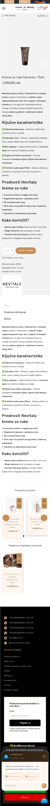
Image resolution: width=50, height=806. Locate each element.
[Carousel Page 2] (26, 536)
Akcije (9, 2)
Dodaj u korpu (25, 250)
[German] (40, 2)
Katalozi (24, 2)
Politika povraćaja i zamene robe (17, 666)
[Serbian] (44, 2)
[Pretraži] (44, 785)
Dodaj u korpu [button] (19, 501)
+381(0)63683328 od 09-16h (20, 627)
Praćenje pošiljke (11, 690)
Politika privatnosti (12, 656)
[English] (37, 2)
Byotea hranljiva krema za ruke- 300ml (37, 522)
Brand (7, 318)
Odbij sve (25, 797)
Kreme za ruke (17, 268)
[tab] (25, 305)
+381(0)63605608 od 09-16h (20, 622)
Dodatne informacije (15, 312)
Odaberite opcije (19, 556)
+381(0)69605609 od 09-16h (20, 617)
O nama (7, 685)
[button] (12, 258)
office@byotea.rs (15, 638)
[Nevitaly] (12, 285)
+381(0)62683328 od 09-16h (20, 633)
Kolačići (7, 671)
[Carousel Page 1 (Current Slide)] (23, 536)
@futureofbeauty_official (19, 643)
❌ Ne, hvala (30, 776)
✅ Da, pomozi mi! (13, 776)
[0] (39, 8)
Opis (6, 305)
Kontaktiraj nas (10, 680)
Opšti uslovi (9, 661)
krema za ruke (15, 271)
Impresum (8, 675)
